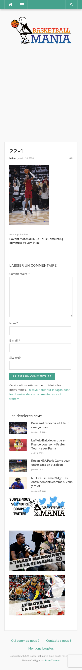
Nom (13, 323)
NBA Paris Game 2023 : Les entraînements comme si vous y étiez (51, 482)
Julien (12, 158)
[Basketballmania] (41, 30)
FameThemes (52, 660)
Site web (15, 357)
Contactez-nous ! (58, 641)
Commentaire (19, 274)
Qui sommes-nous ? (25, 641)
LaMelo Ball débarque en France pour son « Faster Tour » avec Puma (48, 444)
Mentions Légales (41, 648)
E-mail (14, 340)
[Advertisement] (41, 93)
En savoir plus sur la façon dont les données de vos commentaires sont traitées (39, 394)
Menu (20, 4)
